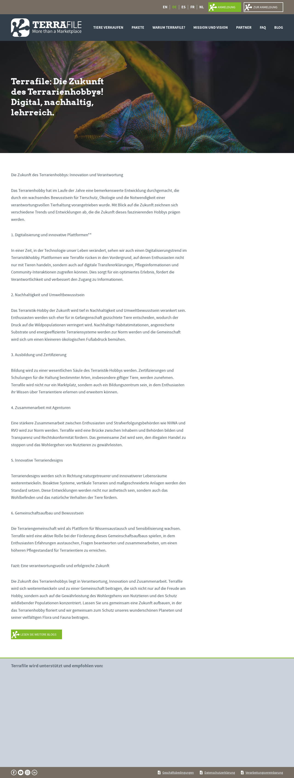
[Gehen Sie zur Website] (41, 703)
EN (165, 7)
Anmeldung (226, 7)
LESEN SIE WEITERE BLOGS (38, 634)
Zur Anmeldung (265, 7)
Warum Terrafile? (169, 27)
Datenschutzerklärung (219, 772)
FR (192, 7)
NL (201, 7)
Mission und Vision (210, 27)
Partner (244, 27)
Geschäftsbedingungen (178, 772)
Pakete (138, 27)
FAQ (263, 27)
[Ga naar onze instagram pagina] (27, 772)
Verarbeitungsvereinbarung (264, 772)
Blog (278, 27)
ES (183, 7)
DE (174, 7)
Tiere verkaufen (108, 27)
